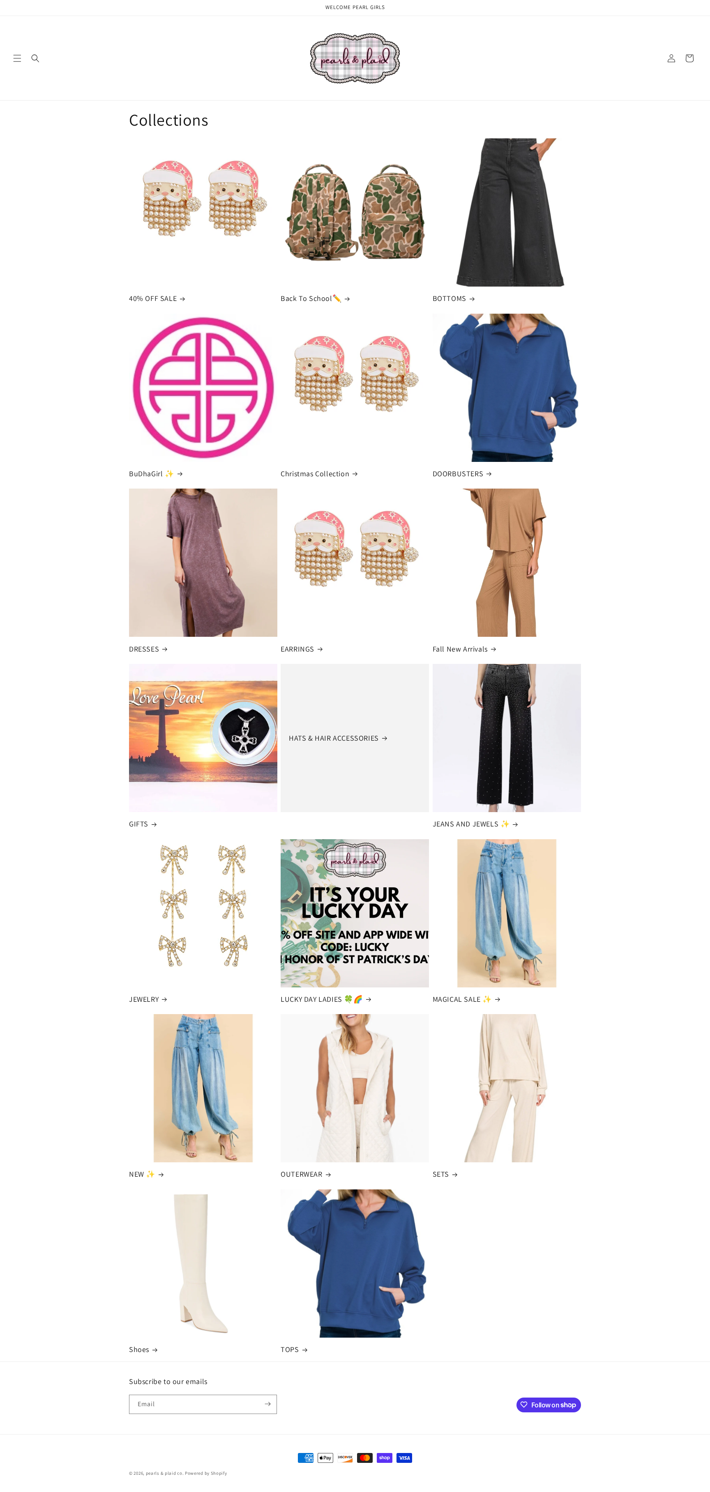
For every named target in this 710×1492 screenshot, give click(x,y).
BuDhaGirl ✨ (151, 473)
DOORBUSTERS (458, 473)
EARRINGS (297, 649)
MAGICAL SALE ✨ (462, 999)
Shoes (139, 1349)
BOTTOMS (449, 298)
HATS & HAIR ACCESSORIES (334, 738)
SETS (441, 1174)
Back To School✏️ (311, 298)
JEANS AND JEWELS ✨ (471, 824)
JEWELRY (144, 999)
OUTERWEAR (301, 1174)
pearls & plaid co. (165, 1473)
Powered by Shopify (206, 1473)
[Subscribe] (267, 1404)
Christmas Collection (315, 473)
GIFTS (138, 824)
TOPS (290, 1349)
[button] (17, 58)
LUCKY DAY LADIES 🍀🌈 (321, 999)
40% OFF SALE (153, 298)
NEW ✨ (142, 1174)
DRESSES (144, 649)
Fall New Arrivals (460, 649)
